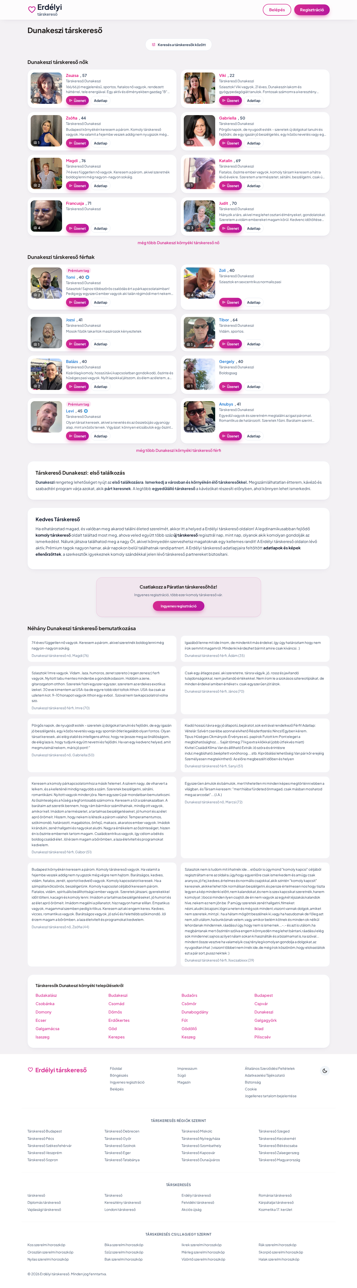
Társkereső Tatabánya (122, 1159)
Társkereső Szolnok (120, 1145)
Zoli (222, 270)
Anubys (226, 404)
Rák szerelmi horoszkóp (277, 1244)
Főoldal (116, 1068)
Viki (222, 75)
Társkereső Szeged (274, 1131)
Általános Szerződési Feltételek (270, 1068)
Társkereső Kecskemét (277, 1138)
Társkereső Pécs (40, 1138)
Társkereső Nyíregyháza (201, 1138)
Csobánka (45, 1003)
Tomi (70, 277)
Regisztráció (312, 9)
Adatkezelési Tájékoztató (265, 1075)
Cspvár (261, 1003)
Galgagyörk (265, 1020)
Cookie (251, 1089)
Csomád (116, 1003)
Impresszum (187, 1068)
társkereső (36, 1195)
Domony (44, 1011)
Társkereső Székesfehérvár (49, 1145)
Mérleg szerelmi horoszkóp (203, 1252)
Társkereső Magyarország (279, 1159)
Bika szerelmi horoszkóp (124, 1244)
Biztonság (253, 1082)
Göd (112, 1028)
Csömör (189, 1003)
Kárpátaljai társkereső (276, 1202)
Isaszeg (43, 1036)
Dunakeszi (263, 1011)
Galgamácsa (47, 1028)
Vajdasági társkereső (44, 1209)
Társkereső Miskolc (197, 1131)
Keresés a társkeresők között (178, 44)
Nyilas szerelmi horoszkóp (48, 1259)
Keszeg (189, 1036)
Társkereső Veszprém (44, 1152)
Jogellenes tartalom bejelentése (271, 1096)
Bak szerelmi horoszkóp (124, 1259)
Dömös (115, 1011)
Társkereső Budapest (44, 1131)
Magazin (184, 1082)
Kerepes (116, 1036)
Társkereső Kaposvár (198, 1152)
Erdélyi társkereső (196, 1195)
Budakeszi (118, 995)
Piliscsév (262, 1036)
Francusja (75, 203)
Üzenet (77, 100)
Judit (223, 203)
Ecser (41, 1020)
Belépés (277, 9)
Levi (70, 410)
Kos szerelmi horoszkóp (46, 1244)
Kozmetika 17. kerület (275, 1209)
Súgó (181, 1075)
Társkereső (113, 1195)
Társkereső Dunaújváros (201, 1159)
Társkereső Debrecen (122, 1131)
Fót (185, 1020)
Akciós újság (191, 1209)
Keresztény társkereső (123, 1202)
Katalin (225, 160)
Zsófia (71, 117)
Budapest (263, 995)
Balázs (72, 361)
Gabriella (227, 117)
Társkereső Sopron (42, 1159)
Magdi (72, 160)
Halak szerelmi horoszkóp (279, 1259)
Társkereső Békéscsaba (278, 1145)
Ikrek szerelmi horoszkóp (202, 1244)
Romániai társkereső (275, 1195)
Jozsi (70, 319)
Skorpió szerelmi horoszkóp (281, 1252)
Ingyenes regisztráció (179, 606)
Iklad (259, 1028)
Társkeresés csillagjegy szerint (178, 1234)
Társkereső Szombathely (201, 1145)
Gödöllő (189, 1028)
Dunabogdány (195, 1011)
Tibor (224, 319)
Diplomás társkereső (44, 1202)
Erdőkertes (119, 1020)
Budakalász (46, 995)
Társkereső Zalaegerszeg (279, 1152)
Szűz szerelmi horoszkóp (124, 1252)
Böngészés (119, 1075)
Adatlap (100, 100)
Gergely (226, 361)
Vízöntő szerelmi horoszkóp (203, 1259)
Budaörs (189, 995)
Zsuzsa (72, 75)
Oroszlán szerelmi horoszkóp (50, 1252)
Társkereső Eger (118, 1152)
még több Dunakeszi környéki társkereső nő (178, 242)
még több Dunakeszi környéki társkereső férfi (178, 450)
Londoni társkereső (120, 1209)
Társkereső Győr (118, 1138)
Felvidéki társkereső (198, 1202)
